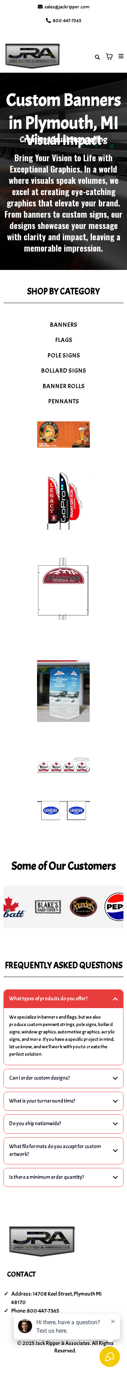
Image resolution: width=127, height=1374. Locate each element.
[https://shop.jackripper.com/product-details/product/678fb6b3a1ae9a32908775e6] (63, 434)
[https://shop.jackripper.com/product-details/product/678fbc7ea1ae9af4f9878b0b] (63, 810)
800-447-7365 (67, 21)
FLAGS (63, 340)
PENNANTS (63, 401)
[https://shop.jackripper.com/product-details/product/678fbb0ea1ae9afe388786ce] (63, 691)
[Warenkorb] (109, 56)
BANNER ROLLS (63, 386)
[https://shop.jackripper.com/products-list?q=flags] (63, 500)
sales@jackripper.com (66, 7)
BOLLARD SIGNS (63, 371)
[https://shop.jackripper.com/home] (33, 56)
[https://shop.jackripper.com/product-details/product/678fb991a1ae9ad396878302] (63, 589)
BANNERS (63, 325)
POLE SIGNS (63, 355)
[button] (119, 56)
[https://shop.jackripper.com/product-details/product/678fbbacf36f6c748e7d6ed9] (63, 765)
